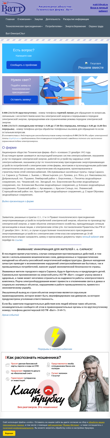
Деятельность (53, 19)
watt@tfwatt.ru (100, 4)
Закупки (38, 19)
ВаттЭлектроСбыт (15, 33)
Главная (10, 19)
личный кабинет (90, 236)
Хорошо (9, 433)
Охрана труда (96, 26)
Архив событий (10, 314)
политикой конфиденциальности (18, 427)
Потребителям (53, 26)
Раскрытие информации (76, 19)
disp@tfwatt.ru (15, 138)
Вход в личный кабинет (99, 9)
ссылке (18, 239)
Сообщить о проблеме (23, 65)
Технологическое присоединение (23, 26)
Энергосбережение (75, 26)
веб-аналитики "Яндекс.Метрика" (63, 425)
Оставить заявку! (21, 99)
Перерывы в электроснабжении (55, 348)
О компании (23, 19)
